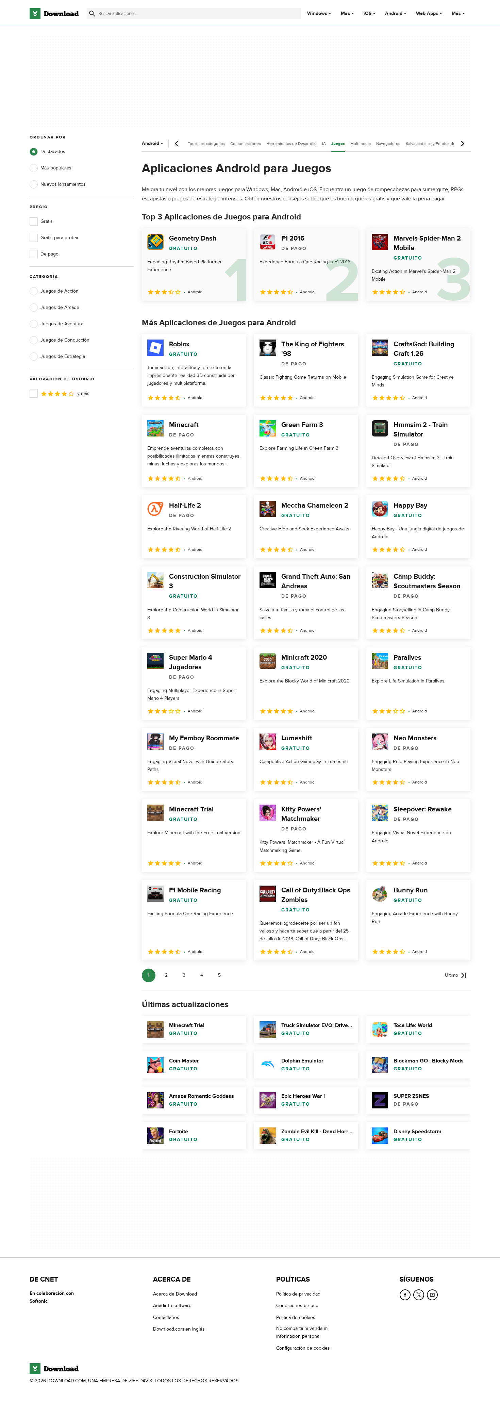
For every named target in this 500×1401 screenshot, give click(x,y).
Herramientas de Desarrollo (291, 143)
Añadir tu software (172, 1305)
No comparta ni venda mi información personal (302, 1332)
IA (324, 143)
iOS (367, 13)
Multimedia (360, 143)
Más (456, 13)
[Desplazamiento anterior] (177, 143)
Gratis (46, 221)
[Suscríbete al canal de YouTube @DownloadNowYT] (432, 1294)
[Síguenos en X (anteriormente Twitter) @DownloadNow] (418, 1294)
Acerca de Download (175, 1294)
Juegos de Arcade (59, 307)
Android (393, 13)
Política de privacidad (298, 1294)
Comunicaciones (245, 143)
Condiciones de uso (297, 1305)
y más (83, 393)
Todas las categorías (206, 143)
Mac (345, 13)
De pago (49, 254)
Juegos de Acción (59, 291)
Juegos (338, 143)
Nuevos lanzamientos (63, 184)
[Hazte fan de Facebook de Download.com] (405, 1294)
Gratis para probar (59, 238)
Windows (317, 13)
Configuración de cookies (303, 1348)
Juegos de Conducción (64, 340)
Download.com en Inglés (179, 1329)
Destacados (52, 151)
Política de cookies (295, 1317)
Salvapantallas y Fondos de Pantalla (438, 143)
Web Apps (427, 13)
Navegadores (388, 143)
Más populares (55, 168)
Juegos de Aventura (61, 324)
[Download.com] (54, 13)
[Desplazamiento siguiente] (462, 143)
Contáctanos (166, 1317)
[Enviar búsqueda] (92, 13)
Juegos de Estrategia (62, 356)
